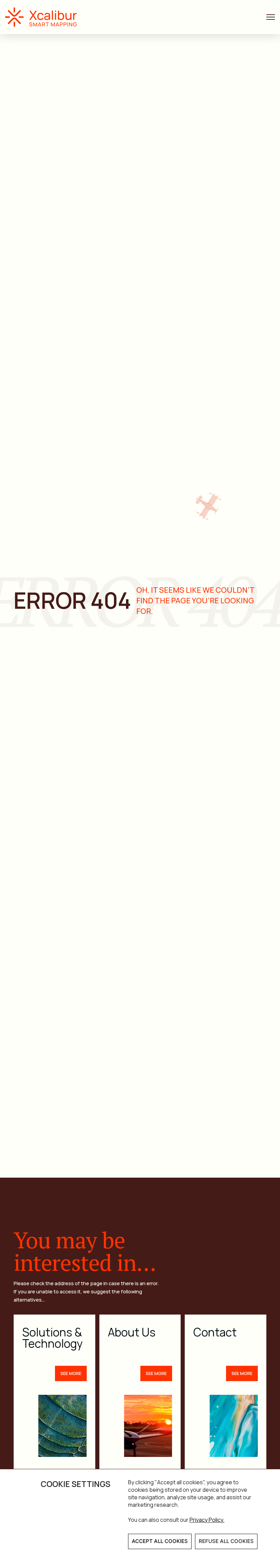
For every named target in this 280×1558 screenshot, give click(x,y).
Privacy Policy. (207, 1520)
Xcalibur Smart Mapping (44, 17)
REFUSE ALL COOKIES (226, 1541)
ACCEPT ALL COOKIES (160, 1541)
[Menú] (270, 17)
